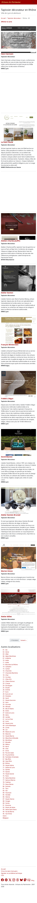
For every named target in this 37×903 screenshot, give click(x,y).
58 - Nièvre (6, 744)
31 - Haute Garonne (9, 700)
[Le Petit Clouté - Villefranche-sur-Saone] (18, 127)
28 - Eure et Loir (8, 694)
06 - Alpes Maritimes (9, 656)
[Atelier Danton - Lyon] (18, 278)
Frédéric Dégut (7, 398)
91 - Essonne (7, 805)
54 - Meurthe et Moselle (10, 738)
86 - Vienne (6, 797)
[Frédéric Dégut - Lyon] (18, 384)
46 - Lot (5, 730)
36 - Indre (6, 711)
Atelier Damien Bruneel (10, 515)
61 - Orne (6, 751)
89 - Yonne (6, 803)
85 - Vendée (6, 795)
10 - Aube (6, 660)
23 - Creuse (6, 683)
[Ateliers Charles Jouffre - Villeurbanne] (18, 226)
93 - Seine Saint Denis (10, 809)
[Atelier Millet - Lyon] (18, 602)
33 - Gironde (7, 704)
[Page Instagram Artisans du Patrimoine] (13, 880)
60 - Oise (5, 749)
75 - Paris (6, 776)
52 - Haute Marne (8, 736)
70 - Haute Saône (8, 765)
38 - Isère (6, 715)
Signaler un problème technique (11, 873)
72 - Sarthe (6, 770)
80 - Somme (6, 786)
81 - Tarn (5, 788)
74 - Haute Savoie (8, 774)
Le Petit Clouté (7, 142)
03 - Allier (6, 654)
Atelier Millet (6, 616)
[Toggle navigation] (33, 2)
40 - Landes (6, 717)
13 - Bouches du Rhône (10, 664)
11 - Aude (6, 662)
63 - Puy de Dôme (8, 755)
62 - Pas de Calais (8, 753)
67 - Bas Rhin (7, 759)
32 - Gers (6, 702)
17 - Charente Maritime (10, 673)
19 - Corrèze (7, 677)
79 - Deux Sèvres (8, 784)
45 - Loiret (6, 728)
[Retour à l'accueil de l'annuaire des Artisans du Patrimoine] (10, 2)
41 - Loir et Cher (8, 719)
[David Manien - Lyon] (18, 442)
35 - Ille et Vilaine (8, 709)
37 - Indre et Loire (8, 713)
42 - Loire (6, 721)
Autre (4, 816)
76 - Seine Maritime (9, 778)
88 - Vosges (6, 801)
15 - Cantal (6, 669)
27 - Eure (5, 692)
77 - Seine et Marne (9, 780)
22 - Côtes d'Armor (9, 681)
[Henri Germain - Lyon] (18, 39)
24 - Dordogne (7, 686)
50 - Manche (7, 734)
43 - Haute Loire (8, 723)
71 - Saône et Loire (9, 767)
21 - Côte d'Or (7, 679)
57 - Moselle (6, 742)
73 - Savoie (6, 772)
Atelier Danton (7, 293)
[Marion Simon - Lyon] (18, 556)
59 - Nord (6, 746)
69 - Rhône (6, 763)
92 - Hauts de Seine (9, 807)
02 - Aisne (6, 652)
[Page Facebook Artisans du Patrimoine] (2, 880)
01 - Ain (5, 650)
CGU (2, 875)
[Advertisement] (18, 93)
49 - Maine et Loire (9, 732)
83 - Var (5, 791)
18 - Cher (6, 675)
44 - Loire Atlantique (9, 725)
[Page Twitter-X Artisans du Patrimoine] (10, 880)
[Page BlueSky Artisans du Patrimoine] (21, 880)
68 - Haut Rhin (7, 761)
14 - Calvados (7, 667)
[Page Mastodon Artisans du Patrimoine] (25, 880)
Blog (32, 880)
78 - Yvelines (7, 782)
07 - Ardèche (7, 658)
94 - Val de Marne (8, 812)
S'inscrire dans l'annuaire (9, 871)
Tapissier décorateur (14, 18)
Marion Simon (7, 571)
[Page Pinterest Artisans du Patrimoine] (6, 880)
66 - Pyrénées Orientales (11, 757)
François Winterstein (9, 344)
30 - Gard (6, 698)
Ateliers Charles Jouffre (10, 241)
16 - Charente (7, 671)
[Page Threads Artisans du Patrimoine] (17, 880)
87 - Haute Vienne (8, 799)
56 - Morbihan (7, 740)
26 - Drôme (6, 690)
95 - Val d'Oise (7, 814)
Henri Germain (7, 54)
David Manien (6, 457)
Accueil (3, 18)
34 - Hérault (6, 707)
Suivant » (23, 640)
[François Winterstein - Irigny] (18, 330)
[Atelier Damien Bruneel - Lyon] (18, 500)
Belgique (5, 818)
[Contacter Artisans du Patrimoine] (29, 880)
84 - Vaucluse (7, 793)
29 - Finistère (7, 696)
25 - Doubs (6, 688)
